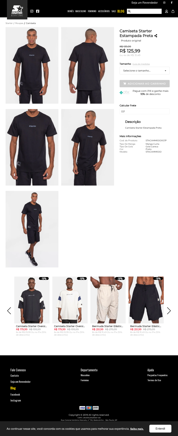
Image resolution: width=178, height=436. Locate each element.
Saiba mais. (137, 428)
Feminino (92, 11)
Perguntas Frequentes (157, 375)
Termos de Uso (154, 380)
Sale (114, 11)
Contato (14, 375)
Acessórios (104, 11)
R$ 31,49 (135, 55)
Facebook (15, 394)
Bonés (71, 11)
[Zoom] (33, 65)
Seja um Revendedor (20, 381)
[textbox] (144, 11)
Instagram (15, 400)
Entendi (160, 428)
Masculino (80, 11)
